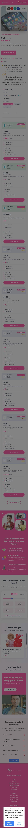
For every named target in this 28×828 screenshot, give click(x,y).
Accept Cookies (9, 823)
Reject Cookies (19, 823)
